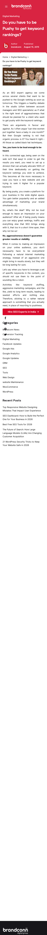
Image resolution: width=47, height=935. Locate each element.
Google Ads (8, 348)
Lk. (43, 454)
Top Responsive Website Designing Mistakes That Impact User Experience (22, 409)
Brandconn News (11, 329)
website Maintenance (13, 382)
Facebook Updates (12, 344)
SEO (5, 367)
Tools (5, 372)
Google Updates (11, 358)
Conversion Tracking (13, 334)
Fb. (43, 467)
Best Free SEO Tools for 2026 (17, 424)
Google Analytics (11, 353)
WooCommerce (10, 387)
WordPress (8, 391)
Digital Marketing (11, 16)
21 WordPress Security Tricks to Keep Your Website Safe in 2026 (21, 443)
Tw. (43, 461)
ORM (5, 363)
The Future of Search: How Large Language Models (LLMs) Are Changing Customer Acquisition (22, 433)
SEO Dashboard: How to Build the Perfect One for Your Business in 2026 (23, 417)
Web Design (8, 377)
